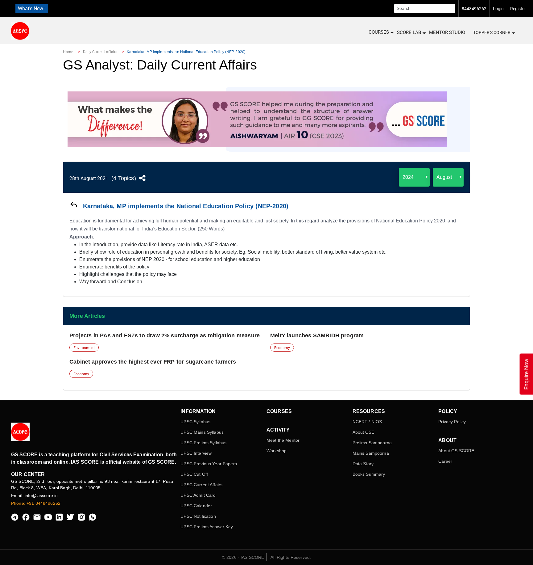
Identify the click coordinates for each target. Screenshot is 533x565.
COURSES (379, 32)
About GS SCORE (456, 450)
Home (68, 52)
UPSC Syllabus (195, 421)
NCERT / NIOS (367, 421)
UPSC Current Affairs (201, 484)
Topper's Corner (491, 32)
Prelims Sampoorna (372, 442)
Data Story (363, 463)
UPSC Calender (196, 505)
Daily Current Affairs (100, 52)
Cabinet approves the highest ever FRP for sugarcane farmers (152, 362)
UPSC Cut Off (194, 474)
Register (518, 8)
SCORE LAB (409, 32)
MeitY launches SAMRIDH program (317, 335)
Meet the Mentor (283, 440)
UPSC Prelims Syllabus (203, 442)
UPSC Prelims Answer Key (206, 526)
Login (498, 8)
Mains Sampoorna (371, 453)
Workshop (276, 450)
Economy (282, 348)
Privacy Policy (452, 421)
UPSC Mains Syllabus (202, 432)
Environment (84, 348)
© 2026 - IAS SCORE (243, 557)
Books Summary (369, 474)
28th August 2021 (88, 178)
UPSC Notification (198, 516)
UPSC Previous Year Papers (208, 463)
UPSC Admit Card (198, 495)
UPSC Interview (196, 453)
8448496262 (474, 8)
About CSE (363, 432)
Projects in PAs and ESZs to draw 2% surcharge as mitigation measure (164, 335)
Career (445, 461)
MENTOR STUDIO (447, 32)
